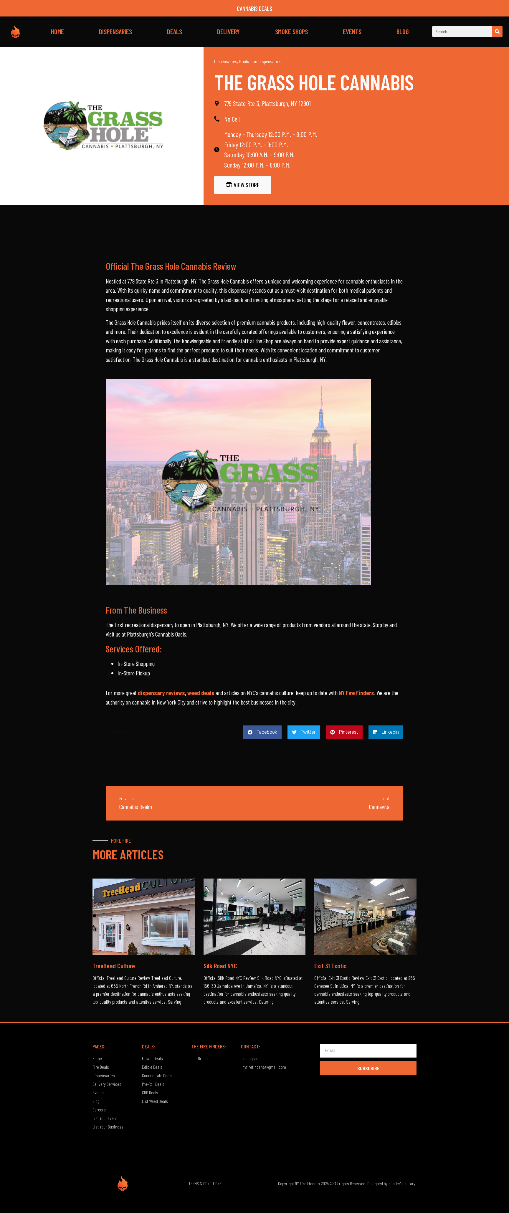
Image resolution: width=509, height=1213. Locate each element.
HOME (57, 31)
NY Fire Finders (356, 692)
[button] (262, 732)
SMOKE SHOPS (291, 31)
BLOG (402, 31)
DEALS (174, 31)
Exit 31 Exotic (330, 966)
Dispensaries (225, 61)
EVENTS (352, 31)
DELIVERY (228, 31)
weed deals (200, 692)
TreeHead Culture (113, 966)
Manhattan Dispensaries (260, 61)
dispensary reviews (161, 692)
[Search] (497, 31)
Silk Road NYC (220, 966)
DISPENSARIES (115, 31)
